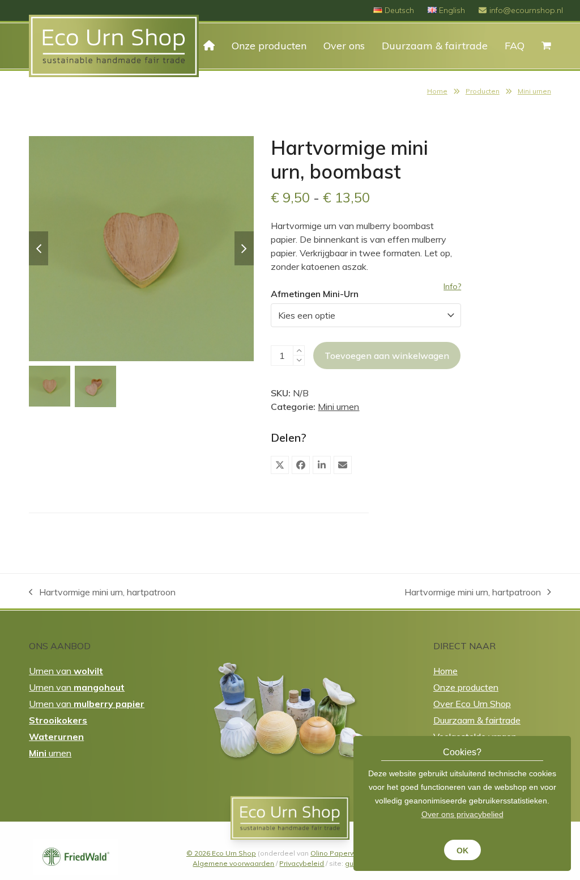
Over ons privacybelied (462, 814)
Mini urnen (534, 91)
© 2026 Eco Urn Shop (221, 853)
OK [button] (462, 850)
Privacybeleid (301, 863)
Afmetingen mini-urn (315, 293)
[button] (280, 465)
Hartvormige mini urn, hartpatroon (102, 592)
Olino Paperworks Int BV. (350, 853)
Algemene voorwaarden (233, 863)
